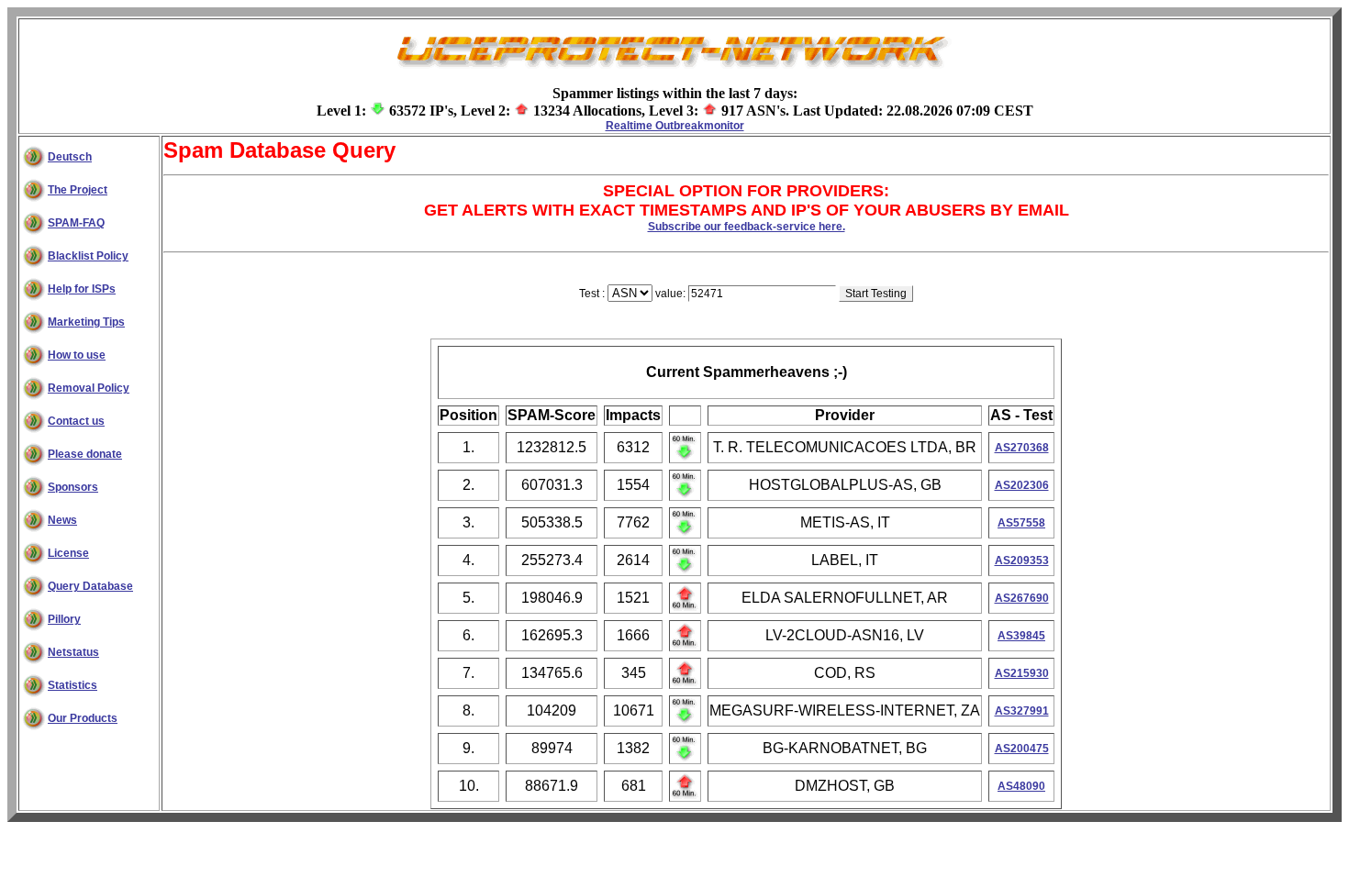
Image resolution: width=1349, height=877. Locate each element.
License (68, 553)
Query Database (90, 586)
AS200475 (1022, 748)
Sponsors (73, 487)
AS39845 (1021, 635)
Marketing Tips (86, 322)
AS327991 (1022, 711)
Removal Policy (88, 388)
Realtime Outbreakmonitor (675, 125)
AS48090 (1021, 786)
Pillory (64, 619)
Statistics (72, 685)
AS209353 (1022, 560)
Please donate (85, 454)
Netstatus (73, 652)
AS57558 (1021, 522)
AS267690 (1022, 598)
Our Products (82, 718)
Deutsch (70, 156)
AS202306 (1022, 485)
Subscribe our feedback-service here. (746, 226)
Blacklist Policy (88, 256)
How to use (77, 355)
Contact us (76, 421)
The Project (77, 189)
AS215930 (1022, 673)
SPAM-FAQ (76, 222)
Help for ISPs (82, 289)
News (62, 520)
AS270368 (1022, 447)
